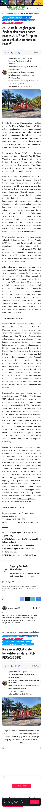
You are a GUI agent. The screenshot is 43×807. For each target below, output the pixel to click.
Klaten (10, 685)
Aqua (6, 17)
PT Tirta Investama (14, 78)
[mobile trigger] (4, 8)
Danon (22, 20)
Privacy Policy (8, 803)
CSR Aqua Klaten (10, 20)
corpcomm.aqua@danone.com (24, 522)
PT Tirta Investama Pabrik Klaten (17, 641)
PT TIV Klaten (9, 644)
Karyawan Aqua (29, 674)
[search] (27, 8)
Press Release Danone (28, 75)
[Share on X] (11, 53)
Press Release (31, 72)
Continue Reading (21, 786)
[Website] (31, 608)
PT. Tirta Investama (24, 644)
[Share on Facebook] (8, 53)
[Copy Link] (15, 53)
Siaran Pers (34, 81)
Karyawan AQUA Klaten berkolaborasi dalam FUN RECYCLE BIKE (23, 681)
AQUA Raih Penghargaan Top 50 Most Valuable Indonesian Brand (22, 68)
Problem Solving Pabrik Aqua (17, 688)
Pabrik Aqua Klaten (19, 685)
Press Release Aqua (14, 75)
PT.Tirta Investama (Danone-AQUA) (19, 81)
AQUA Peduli (12, 64)
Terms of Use (20, 803)
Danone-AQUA (21, 153)
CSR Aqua (26, 17)
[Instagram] (40, 608)
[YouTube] (36, 608)
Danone (30, 20)
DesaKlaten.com (15, 58)
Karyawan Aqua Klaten (13, 23)
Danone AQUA (12, 72)
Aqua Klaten (9, 13)
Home (3, 13)
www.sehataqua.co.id (26, 499)
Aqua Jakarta (20, 61)
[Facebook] (33, 608)
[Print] (19, 53)
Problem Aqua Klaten (32, 685)
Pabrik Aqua (22, 72)
